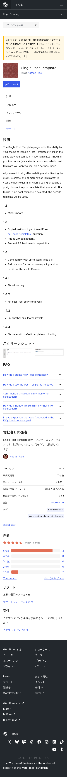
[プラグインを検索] (36, 25)
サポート (11, 128)
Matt (7, 708)
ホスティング (10, 660)
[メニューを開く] (62, 4)
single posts (57, 516)
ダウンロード (11, 84)
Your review (10, 578)
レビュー (11, 104)
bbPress (9, 714)
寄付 (39, 687)
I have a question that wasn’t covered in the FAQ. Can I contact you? (28, 419)
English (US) (57, 502)
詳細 (8, 96)
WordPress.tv (12, 693)
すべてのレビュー (54, 578)
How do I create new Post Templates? (25, 374)
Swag (40, 693)
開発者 (7, 687)
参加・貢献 (41, 676)
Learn (6, 676)
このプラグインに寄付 (15, 630)
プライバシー (10, 666)
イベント (40, 681)
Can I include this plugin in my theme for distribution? (26, 395)
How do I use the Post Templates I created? (29, 384)
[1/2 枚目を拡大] (28, 352)
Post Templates (55, 510)
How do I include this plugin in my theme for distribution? (28, 407)
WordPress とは (12, 649)
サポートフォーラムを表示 (18, 601)
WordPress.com (13, 703)
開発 (8, 120)
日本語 (14, 734)
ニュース (8, 655)
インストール (13, 112)
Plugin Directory (11, 14)
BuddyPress (11, 720)
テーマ (39, 655)
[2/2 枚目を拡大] (59, 352)
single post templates (39, 516)
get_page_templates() (20, 234)
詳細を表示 (9, 525)
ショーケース (42, 649)
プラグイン (41, 660)
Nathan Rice (35, 72)
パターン (40, 666)
